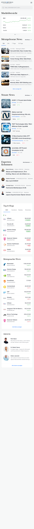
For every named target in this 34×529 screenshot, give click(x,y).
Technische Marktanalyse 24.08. (16, 188)
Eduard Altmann (9, 169)
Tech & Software (16, 116)
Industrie (18, 64)
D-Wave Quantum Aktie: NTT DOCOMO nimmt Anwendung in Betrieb (22, 137)
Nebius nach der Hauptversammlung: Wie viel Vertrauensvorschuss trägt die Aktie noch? (21, 113)
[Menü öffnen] (31, 2)
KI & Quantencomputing (17, 140)
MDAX (4, 27)
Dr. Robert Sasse (15, 347)
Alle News (27, 39)
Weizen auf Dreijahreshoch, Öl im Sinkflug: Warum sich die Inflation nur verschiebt (17, 173)
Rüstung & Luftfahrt (20, 48)
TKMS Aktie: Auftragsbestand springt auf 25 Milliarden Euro (19, 67)
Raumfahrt (14, 152)
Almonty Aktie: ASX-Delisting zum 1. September (21, 83)
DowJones (28, 210)
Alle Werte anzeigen (17, 327)
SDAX (4, 25)
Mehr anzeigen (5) (17, 89)
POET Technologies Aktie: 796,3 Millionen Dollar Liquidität (22, 125)
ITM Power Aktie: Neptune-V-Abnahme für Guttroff (19, 75)
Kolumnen (27, 169)
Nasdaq (17, 80)
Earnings (14, 102)
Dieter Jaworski (15, 356)
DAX (4, 18)
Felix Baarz (8, 192)
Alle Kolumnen (26, 162)
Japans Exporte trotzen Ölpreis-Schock (18, 195)
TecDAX (5, 30)
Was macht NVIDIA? (12, 181)
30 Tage (20, 43)
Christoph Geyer (10, 185)
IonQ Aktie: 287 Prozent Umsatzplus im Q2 (19, 149)
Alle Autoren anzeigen (17, 365)
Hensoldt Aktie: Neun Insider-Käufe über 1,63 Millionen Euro (21, 51)
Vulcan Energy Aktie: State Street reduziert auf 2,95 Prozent (20, 59)
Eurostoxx (14, 210)
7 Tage (14, 43)
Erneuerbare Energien (21, 56)
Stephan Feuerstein (10, 178)
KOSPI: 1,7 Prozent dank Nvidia (21, 100)
